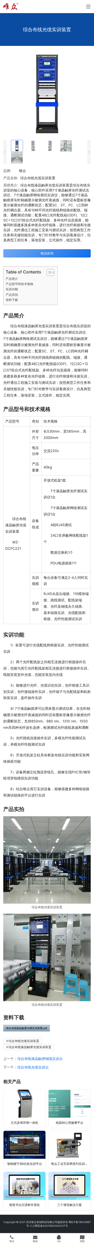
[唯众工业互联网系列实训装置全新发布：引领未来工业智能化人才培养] (70, 1150)
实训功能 (12, 289)
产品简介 (12, 278)
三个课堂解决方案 (69, 1205)
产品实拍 (12, 294)
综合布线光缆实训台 (33, 1067)
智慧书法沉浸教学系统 (24, 1205)
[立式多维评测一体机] (24, 1109)
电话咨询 (47, 253)
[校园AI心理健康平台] (70, 1109)
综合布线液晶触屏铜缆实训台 (40, 1058)
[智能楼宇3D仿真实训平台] (24, 1150)
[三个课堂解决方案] (70, 1191)
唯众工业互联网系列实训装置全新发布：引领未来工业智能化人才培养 (71, 1164)
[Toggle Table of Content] (48, 272)
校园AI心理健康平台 (69, 1122)
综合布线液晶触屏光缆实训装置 (30, 1047)
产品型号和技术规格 (19, 284)
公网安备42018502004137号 (50, 1225)
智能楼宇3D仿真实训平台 (24, 1164)
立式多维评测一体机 (24, 1122)
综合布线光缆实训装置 (24, 1041)
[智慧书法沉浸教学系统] (24, 1191)
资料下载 (12, 300)
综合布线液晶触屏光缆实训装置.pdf (26, 1028)
